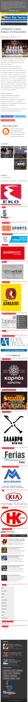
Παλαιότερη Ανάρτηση (22, 180)
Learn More (12, 10)
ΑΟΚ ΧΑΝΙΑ (4, 591)
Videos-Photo (4, 618)
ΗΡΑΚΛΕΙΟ (3, 603)
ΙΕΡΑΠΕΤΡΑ (4, 609)
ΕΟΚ (2, 597)
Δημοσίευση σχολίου (6, 177)
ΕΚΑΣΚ (3, 594)
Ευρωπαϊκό (3, 37)
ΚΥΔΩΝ (3, 612)
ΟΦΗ (2, 615)
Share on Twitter (21, 116)
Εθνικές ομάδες (14, 36)
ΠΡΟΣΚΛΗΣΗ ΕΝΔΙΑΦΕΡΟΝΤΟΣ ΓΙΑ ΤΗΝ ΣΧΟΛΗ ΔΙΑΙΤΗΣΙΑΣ (15, 661)
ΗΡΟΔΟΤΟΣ (4, 606)
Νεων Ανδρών (9, 37)
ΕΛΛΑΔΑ (20, 36)
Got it (17, 10)
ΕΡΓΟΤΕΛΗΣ (4, 600)
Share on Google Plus (9, 120)
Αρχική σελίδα (13, 180)
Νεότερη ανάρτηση (5, 180)
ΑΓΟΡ (2, 588)
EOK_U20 (14, 37)
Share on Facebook (8, 116)
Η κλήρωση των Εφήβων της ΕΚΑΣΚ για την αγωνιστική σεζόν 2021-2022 (15, 646)
